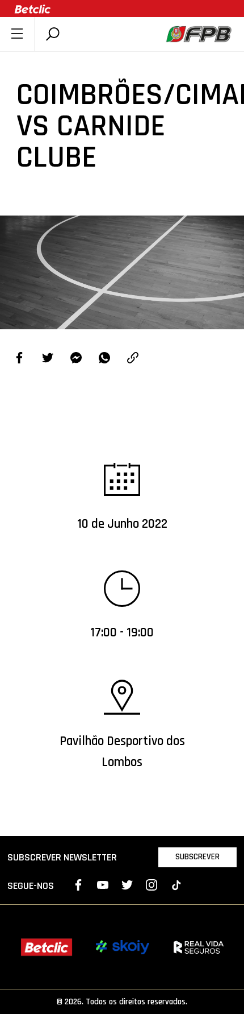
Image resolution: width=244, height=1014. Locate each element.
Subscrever (197, 856)
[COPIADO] (132, 359)
